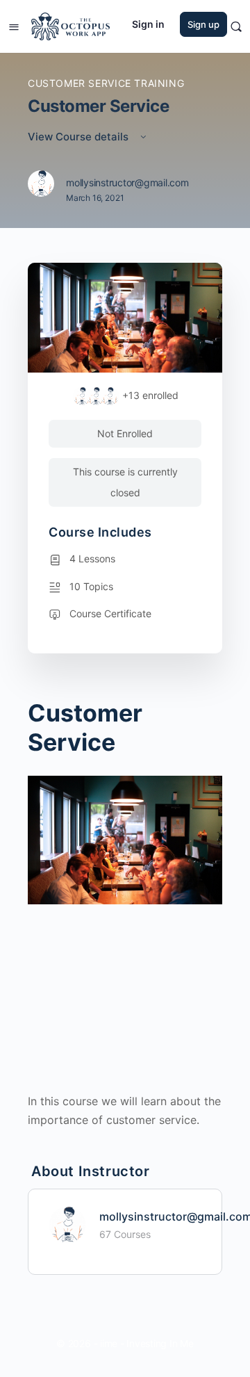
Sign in (148, 24)
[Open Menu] (14, 25)
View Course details (79, 136)
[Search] (236, 26)
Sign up (203, 24)
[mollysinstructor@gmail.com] (67, 1224)
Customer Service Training (106, 83)
